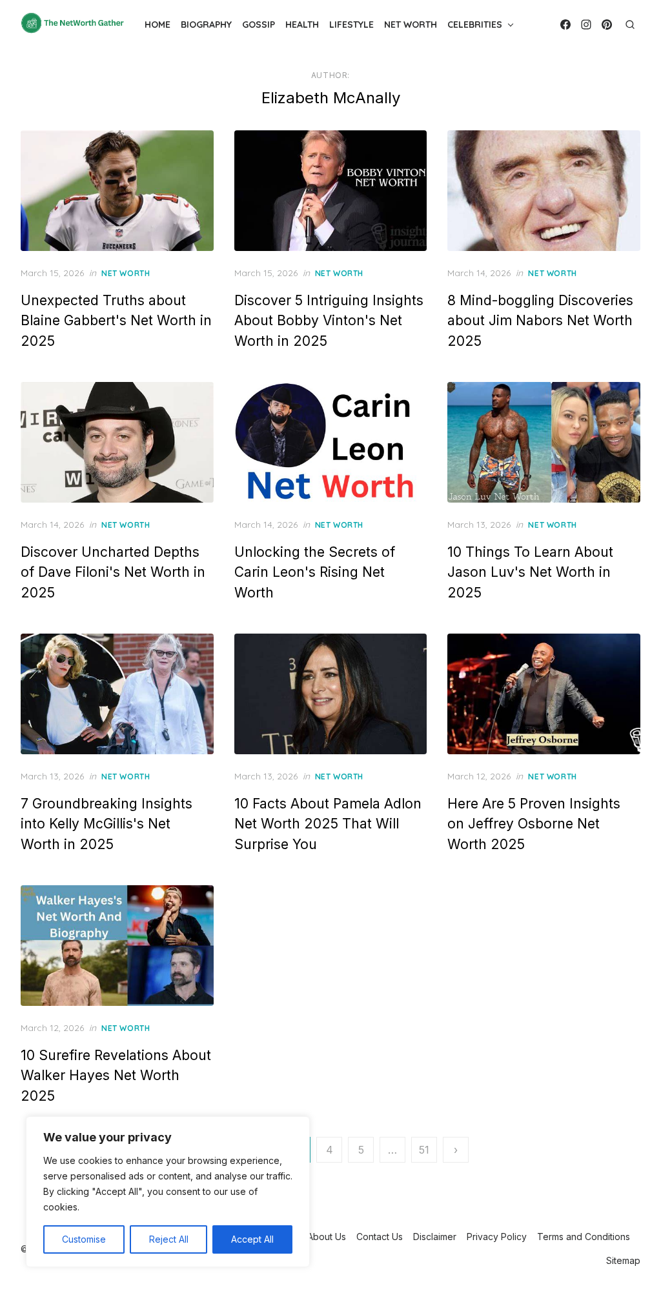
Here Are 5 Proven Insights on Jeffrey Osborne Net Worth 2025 (533, 824)
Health (302, 24)
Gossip (258, 24)
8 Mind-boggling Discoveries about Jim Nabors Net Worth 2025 (540, 320)
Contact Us (379, 1236)
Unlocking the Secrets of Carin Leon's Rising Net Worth (314, 572)
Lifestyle (351, 24)
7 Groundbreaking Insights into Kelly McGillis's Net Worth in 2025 (106, 824)
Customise (84, 1239)
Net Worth (410, 24)
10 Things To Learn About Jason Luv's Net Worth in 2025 (530, 572)
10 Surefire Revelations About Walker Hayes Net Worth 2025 (116, 1075)
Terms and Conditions (583, 1236)
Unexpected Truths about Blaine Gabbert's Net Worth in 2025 (116, 320)
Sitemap (623, 1260)
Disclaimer (434, 1236)
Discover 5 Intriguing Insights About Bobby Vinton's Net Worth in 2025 (328, 320)
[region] (168, 1191)
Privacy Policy (497, 1236)
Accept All (252, 1239)
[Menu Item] (565, 24)
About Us (326, 1236)
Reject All (168, 1239)
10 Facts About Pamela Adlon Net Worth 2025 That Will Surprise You (328, 824)
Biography (206, 24)
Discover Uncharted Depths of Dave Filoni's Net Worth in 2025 (113, 572)
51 (424, 1149)
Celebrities (474, 24)
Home (157, 24)
